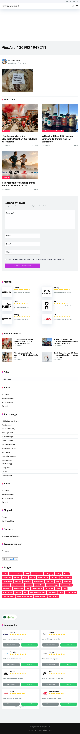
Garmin (16, 288)
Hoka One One (43, 577)
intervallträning (66, 577)
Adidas (5, 574)
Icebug (16, 315)
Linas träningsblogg (9, 456)
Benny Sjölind (15, 60)
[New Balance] (45, 695)
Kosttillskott (46, 131)
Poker (58, 588)
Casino (66, 574)
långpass (18, 581)
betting (58, 574)
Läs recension (11, 645)
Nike (27, 588)
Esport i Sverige (7, 441)
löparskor (49, 581)
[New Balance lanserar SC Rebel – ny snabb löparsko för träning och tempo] (47, 362)
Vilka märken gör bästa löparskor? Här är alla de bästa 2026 (19, 184)
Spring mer (5, 468)
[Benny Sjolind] (11, 6)
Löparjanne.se (7, 460)
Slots (25, 592)
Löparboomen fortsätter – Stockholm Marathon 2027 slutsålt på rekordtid (19, 139)
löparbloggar (38, 581)
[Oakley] (47, 296)
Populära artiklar (58, 131)
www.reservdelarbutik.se (11, 536)
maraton (29, 585)
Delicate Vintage (8, 398)
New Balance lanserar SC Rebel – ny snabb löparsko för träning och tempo (66, 355)
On (55, 301)
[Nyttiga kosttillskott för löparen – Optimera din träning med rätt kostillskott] (60, 118)
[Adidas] (5, 676)
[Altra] (47, 324)
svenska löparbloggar (37, 592)
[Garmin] (7, 296)
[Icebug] (7, 324)
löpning (58, 581)
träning (61, 592)
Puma (16, 301)
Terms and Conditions (45, 730)
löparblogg (27, 581)
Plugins (4, 517)
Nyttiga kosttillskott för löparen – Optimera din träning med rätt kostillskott (59, 139)
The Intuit (5, 406)
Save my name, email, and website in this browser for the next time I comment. (36, 259)
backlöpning (49, 574)
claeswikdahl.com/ (8, 429)
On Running (49, 588)
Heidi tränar (6, 452)
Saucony (18, 592)
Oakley (56, 288)
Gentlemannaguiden (9, 448)
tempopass (52, 592)
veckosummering (40, 596)
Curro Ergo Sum (7, 433)
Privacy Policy (33, 730)
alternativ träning (16, 574)
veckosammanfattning (24, 596)
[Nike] (45, 676)
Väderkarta (5, 551)
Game (25, 577)
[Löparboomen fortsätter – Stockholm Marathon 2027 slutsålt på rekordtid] (20, 118)
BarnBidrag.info (7, 425)
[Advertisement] (40, 25)
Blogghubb (5, 394)
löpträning (67, 581)
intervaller (54, 577)
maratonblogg (39, 585)
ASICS (27, 574)
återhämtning (53, 596)
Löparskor (6, 177)
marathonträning (17, 585)
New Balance (18, 588)
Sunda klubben (7, 476)
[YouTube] (74, 1)
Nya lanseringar (7, 402)
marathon (6, 585)
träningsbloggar (8, 596)
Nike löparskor (37, 588)
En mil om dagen (8, 437)
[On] (47, 310)
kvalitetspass (7, 581)
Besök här (29, 645)
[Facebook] (67, 1)
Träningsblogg (71, 592)
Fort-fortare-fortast (9, 444)
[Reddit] (77, 1)
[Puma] (7, 310)
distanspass (7, 577)
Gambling (17, 577)
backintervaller (37, 574)
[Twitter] (70, 1)
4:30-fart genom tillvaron (10, 421)
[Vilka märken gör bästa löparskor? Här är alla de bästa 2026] (20, 165)
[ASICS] (5, 636)
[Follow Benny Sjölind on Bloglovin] (10, 560)
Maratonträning (66, 585)
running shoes (7, 592)
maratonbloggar (52, 585)
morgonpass (7, 588)
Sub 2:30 (5, 472)
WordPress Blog (8, 521)
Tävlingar (5, 131)
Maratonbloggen (7, 464)
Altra (55, 315)
